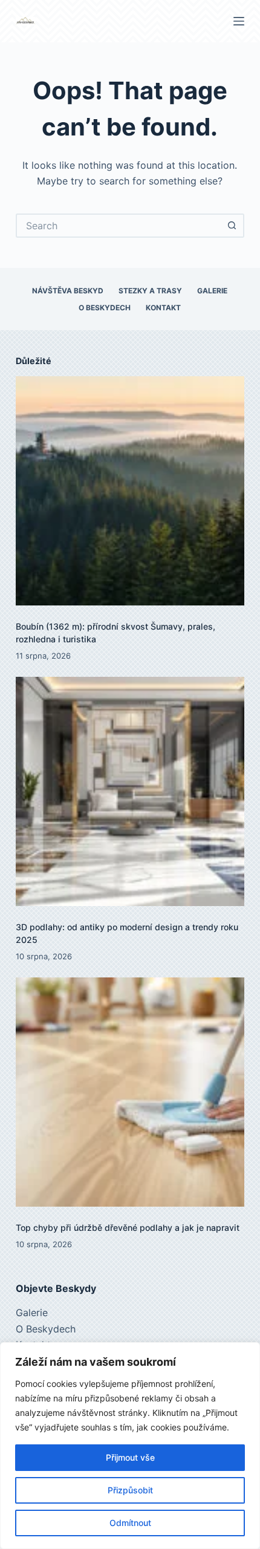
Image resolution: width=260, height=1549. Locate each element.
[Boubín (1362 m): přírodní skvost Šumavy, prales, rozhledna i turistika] (130, 490)
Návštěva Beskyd (67, 290)
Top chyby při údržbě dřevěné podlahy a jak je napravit (127, 1227)
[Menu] (238, 21)
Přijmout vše (130, 1457)
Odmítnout (130, 1523)
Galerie (212, 290)
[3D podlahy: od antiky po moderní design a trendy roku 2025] (130, 791)
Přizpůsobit (130, 1490)
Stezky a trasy (150, 290)
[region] (130, 1445)
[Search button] (232, 226)
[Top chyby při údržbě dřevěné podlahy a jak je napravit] (130, 1091)
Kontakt (163, 307)
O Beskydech (105, 307)
